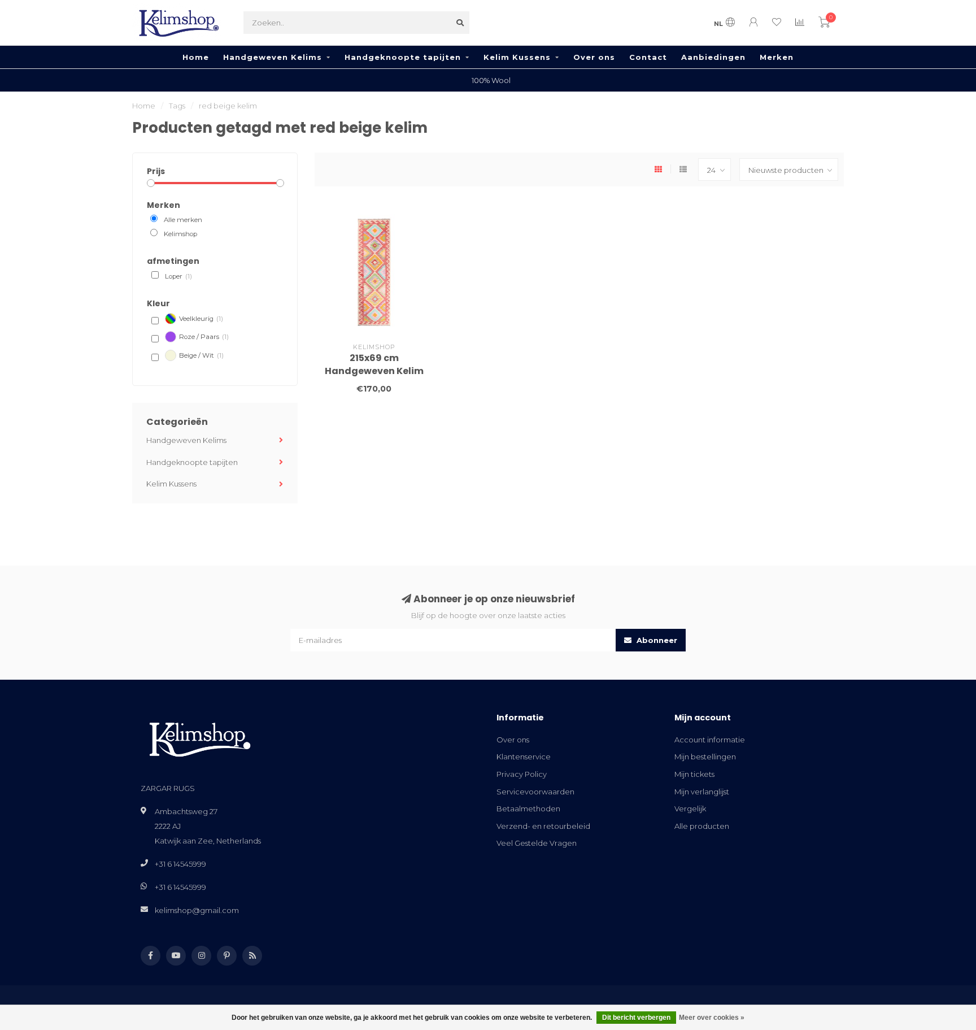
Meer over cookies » (711, 1018)
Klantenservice (523, 756)
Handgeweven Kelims (272, 57)
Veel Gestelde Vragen (536, 843)
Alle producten (701, 826)
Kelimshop (180, 234)
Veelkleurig (201, 319)
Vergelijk (690, 808)
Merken (777, 57)
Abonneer (655, 640)
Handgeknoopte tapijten (403, 57)
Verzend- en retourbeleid (543, 826)
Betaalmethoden (528, 808)
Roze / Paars (204, 337)
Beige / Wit (201, 355)
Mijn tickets (694, 774)
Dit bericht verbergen (636, 1018)
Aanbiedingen (713, 57)
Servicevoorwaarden (535, 791)
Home (195, 57)
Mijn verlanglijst (701, 791)
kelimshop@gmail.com (197, 910)
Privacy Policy (521, 774)
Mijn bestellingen (705, 756)
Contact (648, 57)
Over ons (594, 57)
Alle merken (183, 220)
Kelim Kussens (517, 57)
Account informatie (709, 739)
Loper (178, 276)
